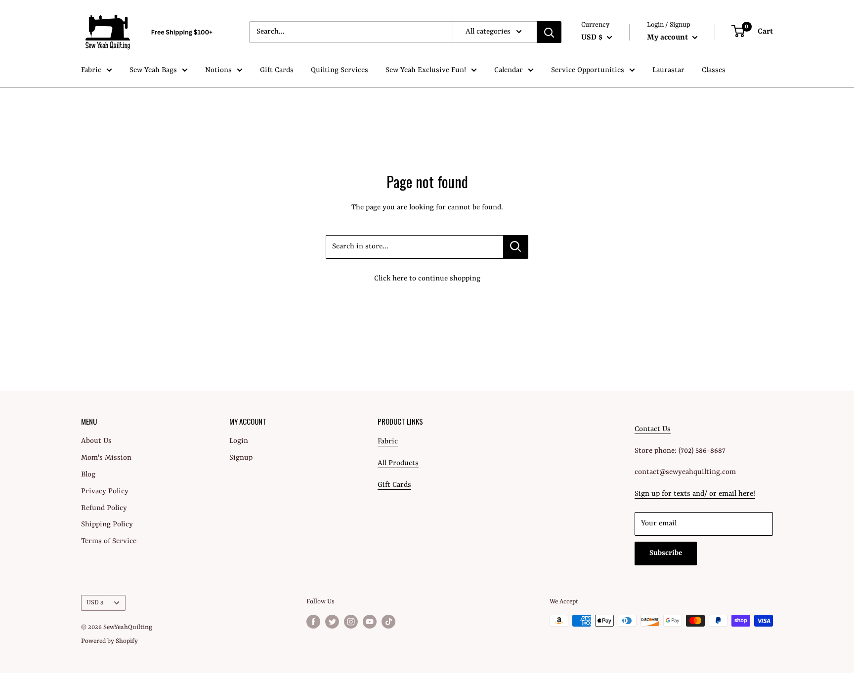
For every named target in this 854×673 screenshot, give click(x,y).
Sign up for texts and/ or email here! (695, 494)
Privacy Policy (104, 491)
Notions (218, 70)
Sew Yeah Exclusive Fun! (425, 70)
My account (668, 37)
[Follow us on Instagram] (351, 622)
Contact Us (653, 429)
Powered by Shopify (109, 641)
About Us (96, 441)
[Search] (549, 32)
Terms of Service (108, 541)
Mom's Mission (106, 458)
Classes (714, 70)
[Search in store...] (515, 247)
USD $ (94, 602)
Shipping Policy (107, 524)
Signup (241, 458)
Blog (88, 475)
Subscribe (665, 553)
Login (238, 441)
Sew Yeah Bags (153, 70)
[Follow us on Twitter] (332, 622)
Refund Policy (104, 508)
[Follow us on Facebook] (313, 622)
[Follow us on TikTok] (388, 622)
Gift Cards (277, 70)
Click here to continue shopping (427, 279)
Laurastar (668, 70)
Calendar (508, 70)
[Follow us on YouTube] (370, 622)
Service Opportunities (587, 70)
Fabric (91, 70)
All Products (398, 463)
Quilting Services (339, 70)
